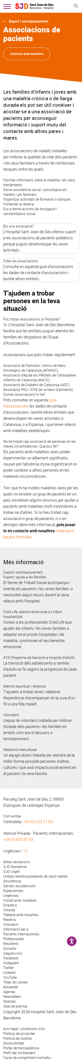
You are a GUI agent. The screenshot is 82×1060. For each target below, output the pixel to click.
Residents (11, 943)
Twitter (8, 967)
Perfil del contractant (19, 1052)
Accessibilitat (13, 1043)
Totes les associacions (20, 261)
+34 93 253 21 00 (38, 821)
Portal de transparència (21, 1048)
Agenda (9, 991)
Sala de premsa (15, 1006)
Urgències (11, 895)
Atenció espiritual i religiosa (24, 686)
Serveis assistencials (19, 885)
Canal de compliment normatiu (27, 1057)
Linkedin (9, 972)
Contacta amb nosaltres (26, 54)
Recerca (9, 919)
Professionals (13, 938)
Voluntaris (11, 714)
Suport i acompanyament (28, 21)
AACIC (44, 380)
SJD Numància (15, 866)
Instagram (11, 962)
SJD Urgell (11, 871)
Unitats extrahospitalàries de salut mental (35, 876)
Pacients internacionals (21, 934)
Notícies (9, 1001)
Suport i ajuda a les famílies (24, 577)
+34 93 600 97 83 (18, 839)
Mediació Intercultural (20, 749)
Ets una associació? (18, 226)
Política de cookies (17, 1038)
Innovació (10, 924)
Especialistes (13, 890)
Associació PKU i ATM (20, 389)
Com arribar (12, 816)
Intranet (9, 910)
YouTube (10, 977)
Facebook (10, 958)
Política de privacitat (19, 1033)
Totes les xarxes (15, 982)
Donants (9, 948)
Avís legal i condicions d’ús (24, 1028)
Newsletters (12, 996)
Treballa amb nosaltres (20, 914)
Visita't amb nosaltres (20, 900)
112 (24, 851)
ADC (64, 384)
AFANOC (50, 370)
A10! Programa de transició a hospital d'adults (39, 657)
